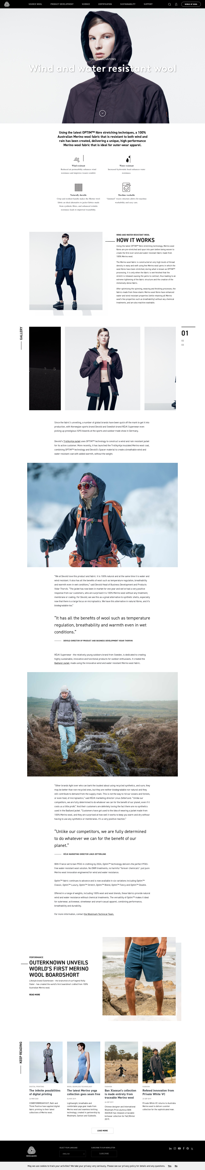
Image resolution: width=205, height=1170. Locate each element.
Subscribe (104, 1153)
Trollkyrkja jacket (71, 441)
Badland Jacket (61, 663)
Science (86, 4)
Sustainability (127, 4)
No (176, 1165)
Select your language (68, 1148)
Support (148, 4)
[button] (169, 4)
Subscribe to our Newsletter (103, 1148)
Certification (105, 4)
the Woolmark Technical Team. (99, 914)
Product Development (61, 4)
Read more (34, 994)
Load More (102, 1130)
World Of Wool (191, 4)
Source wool (35, 4)
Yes (169, 1165)
